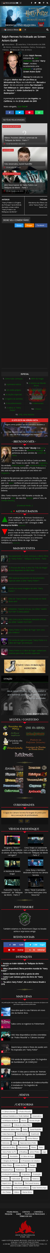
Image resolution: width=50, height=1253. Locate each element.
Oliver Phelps (7, 1165)
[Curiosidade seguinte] (27, 821)
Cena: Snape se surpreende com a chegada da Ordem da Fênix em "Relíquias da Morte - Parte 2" (35, 851)
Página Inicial (12, 1212)
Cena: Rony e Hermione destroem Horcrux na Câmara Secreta (35, 872)
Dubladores (6, 1138)
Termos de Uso (26, 1216)
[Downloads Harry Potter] (13, 748)
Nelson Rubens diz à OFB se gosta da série (20, 974)
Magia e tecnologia (38, 390)
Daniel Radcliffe (35, 1129)
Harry (13, 498)
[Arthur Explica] (12, 733)
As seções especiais (13, 394)
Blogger (29, 225)
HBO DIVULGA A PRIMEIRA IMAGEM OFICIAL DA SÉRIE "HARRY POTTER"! (27, 620)
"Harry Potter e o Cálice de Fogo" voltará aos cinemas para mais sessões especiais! (27, 651)
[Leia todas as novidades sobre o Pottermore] (25, 755)
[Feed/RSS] (47, 3)
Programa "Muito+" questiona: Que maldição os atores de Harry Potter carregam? (12, 851)
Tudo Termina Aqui (39, 1188)
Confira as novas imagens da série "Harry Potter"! (25, 589)
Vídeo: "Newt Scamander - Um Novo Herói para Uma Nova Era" (36, 892)
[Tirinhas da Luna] (13, 741)
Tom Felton (6, 1188)
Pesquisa (8, 1214)
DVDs (25, 1129)
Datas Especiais (8, 1134)
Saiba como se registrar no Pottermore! (27, 1024)
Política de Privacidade (35, 1214)
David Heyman (22, 1134)
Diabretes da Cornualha (35, 432)
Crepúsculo (6, 1125)
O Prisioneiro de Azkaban (30, 1161)
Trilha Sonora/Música (21, 1188)
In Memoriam (37, 403)
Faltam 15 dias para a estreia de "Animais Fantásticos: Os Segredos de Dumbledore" (29, 1072)
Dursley (30, 498)
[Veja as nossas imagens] (43, 3)
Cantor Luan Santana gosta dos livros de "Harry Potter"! (22, 978)
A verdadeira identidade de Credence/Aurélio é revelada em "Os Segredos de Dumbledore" (29, 1085)
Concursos (16, 47)
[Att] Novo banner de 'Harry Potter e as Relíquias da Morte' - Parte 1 (20, 186)
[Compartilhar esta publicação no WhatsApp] (39, 112)
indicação (27, 69)
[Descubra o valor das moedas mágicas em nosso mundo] (36, 748)
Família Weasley (7, 500)
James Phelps (34, 1152)
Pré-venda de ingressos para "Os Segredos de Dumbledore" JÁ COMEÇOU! (29, 1060)
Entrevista (5, 1143)
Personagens (40, 47)
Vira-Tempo (6, 1192)
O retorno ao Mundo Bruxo (37, 384)
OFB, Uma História (26, 414)
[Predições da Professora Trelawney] (36, 741)
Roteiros (36, 1179)
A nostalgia (37, 399)
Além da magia (37, 378)
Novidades (25, 47)
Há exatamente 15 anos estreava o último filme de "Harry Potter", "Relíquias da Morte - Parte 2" (28, 559)
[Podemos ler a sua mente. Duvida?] (36, 733)
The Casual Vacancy (32, 1183)
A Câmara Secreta (8, 1112)
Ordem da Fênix (21, 1165)
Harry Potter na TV (9, 1152)
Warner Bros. (27, 1192)
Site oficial (18, 1183)
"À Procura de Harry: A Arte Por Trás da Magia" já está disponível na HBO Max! (28, 569)
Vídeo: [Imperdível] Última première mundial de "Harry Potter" (24, 969)
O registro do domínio (13, 399)
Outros (32, 47)
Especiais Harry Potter (28, 1143)
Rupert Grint (6, 1183)
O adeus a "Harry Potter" (14, 408)
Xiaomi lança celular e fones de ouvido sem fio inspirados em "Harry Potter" (29, 1048)
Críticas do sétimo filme (11, 1129)
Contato (26, 1212)
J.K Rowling (23, 1152)
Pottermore (20, 1170)
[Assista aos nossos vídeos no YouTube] (39, 3)
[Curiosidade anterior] (20, 821)
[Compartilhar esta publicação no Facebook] (10, 112)
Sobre (18, 1214)
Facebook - (41, 225)
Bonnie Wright (34, 1120)
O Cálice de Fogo (27, 1156)
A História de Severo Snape (12, 872)
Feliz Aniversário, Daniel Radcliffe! (18, 164)
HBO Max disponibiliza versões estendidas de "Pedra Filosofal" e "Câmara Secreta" (28, 1036)
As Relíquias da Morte (11, 126)
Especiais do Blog (8, 1147)
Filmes (33, 1147)
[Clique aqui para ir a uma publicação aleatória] (24, 666)
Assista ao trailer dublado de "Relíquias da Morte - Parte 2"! (23, 964)
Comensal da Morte (37, 465)
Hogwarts (43, 463)
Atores (8, 47)
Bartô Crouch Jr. (18, 465)
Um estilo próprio (13, 390)
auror (43, 448)
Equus (15, 1143)
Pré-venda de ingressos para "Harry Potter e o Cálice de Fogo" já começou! (27, 641)
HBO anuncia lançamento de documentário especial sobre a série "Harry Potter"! (26, 579)
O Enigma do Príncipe (10, 1161)
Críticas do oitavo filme (22, 1125)
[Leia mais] (22, 525)
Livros (4, 1156)
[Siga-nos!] (35, 3)
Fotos (41, 1147)
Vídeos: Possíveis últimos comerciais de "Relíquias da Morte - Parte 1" (20, 138)
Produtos (31, 1170)
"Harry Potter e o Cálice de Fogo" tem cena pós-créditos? (26, 631)
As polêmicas (37, 394)
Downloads (35, 1134)
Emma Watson (33, 1138)
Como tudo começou (14, 378)
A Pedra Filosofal (25, 1112)
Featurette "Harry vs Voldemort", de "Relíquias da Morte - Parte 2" (12, 892)
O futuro (37, 409)
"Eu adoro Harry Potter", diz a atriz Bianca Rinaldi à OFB (23, 983)
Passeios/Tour (7, 1170)
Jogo (44, 1152)
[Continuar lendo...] (25, 505)
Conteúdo (38, 1212)
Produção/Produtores (10, 1174)
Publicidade (16, 1179)
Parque (32, 1165)
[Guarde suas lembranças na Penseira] (36, 728)
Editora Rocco (19, 1138)
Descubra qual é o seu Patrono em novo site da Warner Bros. (28, 1011)
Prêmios (6, 50)
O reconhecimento (13, 403)
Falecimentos (23, 1147)
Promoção (37, 1174)
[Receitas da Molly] (12, 728)
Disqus (19, 225)
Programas (26, 1174)
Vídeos (16, 1192)
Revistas (26, 1179)
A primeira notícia (13, 384)
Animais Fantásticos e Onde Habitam (15, 1116)
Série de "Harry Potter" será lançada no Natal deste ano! (27, 600)
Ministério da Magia (35, 450)
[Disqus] (24, 264)
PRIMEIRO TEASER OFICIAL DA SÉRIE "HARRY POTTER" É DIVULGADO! (27, 610)
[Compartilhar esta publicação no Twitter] (19, 112)
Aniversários (8, 150)
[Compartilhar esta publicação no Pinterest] (29, 112)
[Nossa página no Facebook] (31, 3)
